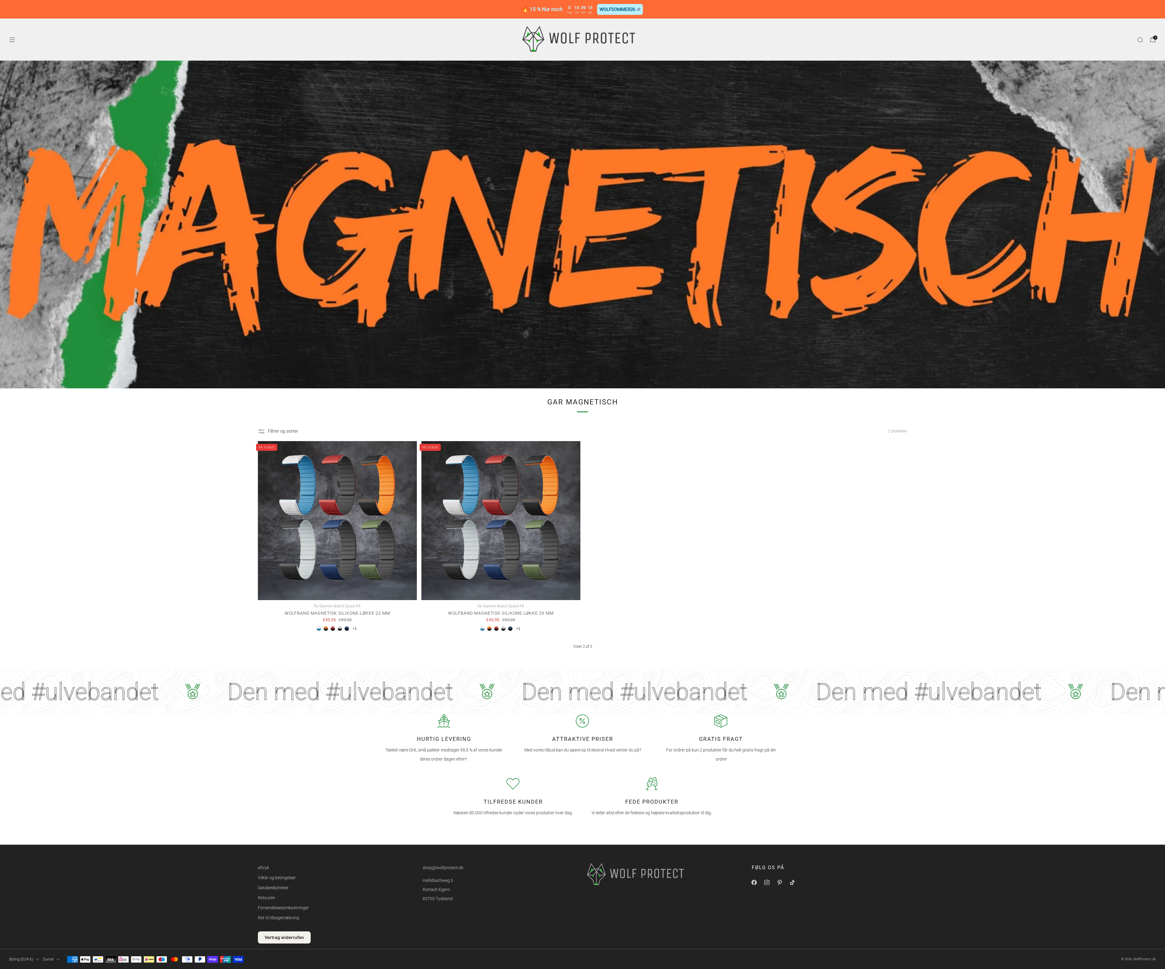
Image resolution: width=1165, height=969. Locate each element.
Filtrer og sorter (283, 431)
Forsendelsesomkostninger (283, 907)
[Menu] (12, 40)
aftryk (263, 867)
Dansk (48, 959)
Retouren (266, 897)
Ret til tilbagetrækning (278, 917)
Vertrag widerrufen (284, 937)
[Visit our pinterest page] (779, 882)
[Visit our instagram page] (767, 882)
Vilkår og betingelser (277, 877)
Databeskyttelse (273, 887)
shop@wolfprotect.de (443, 867)
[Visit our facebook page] (754, 882)
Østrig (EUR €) (21, 959)
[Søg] (1140, 40)
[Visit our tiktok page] (792, 882)
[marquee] (582, 691)
